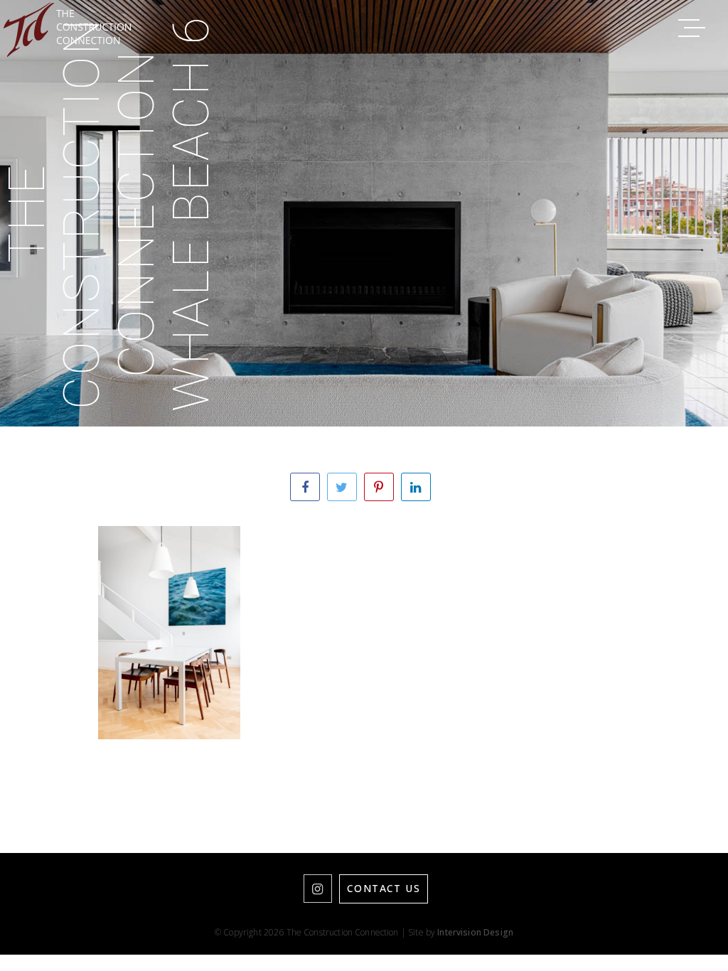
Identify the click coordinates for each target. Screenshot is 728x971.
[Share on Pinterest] (379, 487)
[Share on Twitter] (342, 487)
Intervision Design (475, 932)
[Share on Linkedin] (416, 487)
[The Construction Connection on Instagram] (318, 888)
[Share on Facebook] (305, 487)
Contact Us (383, 888)
